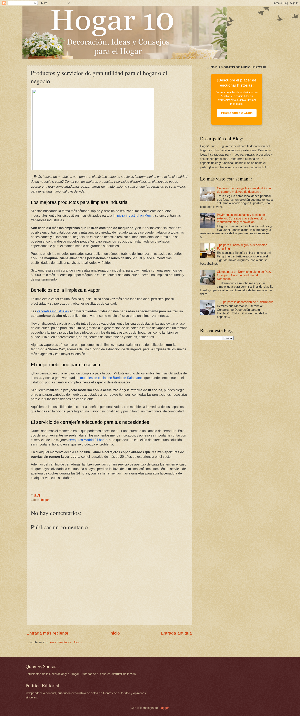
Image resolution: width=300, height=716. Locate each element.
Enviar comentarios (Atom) (64, 642)
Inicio (114, 633)
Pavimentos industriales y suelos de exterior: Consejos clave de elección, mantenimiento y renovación (241, 218)
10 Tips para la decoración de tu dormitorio (245, 302)
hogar (45, 499)
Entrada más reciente (47, 633)
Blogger (164, 707)
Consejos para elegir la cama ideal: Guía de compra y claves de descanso (244, 190)
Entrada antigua (176, 633)
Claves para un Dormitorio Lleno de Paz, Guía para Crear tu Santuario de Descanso (244, 275)
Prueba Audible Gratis (236, 113)
